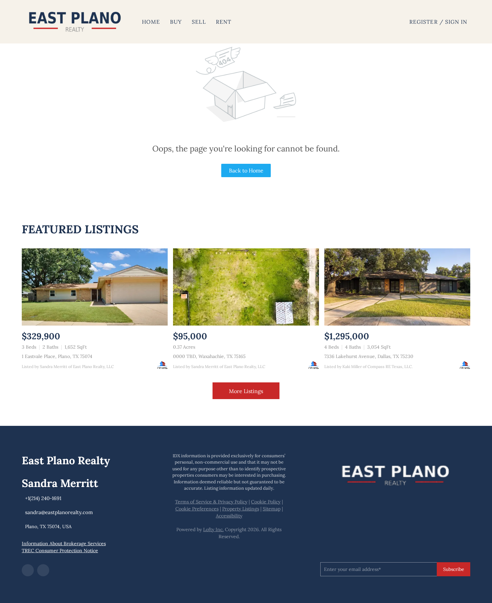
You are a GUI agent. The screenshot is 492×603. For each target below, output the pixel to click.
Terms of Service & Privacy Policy (211, 502)
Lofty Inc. (213, 529)
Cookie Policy (265, 502)
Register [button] (423, 21)
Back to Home (246, 170)
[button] (75, 22)
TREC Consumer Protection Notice (60, 551)
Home (151, 21)
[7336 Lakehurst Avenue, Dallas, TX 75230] (397, 287)
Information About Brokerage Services (64, 543)
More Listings (246, 391)
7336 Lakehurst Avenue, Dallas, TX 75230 (368, 356)
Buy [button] (176, 21)
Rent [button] (223, 21)
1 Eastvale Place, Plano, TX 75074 (57, 356)
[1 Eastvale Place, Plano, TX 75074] (95, 287)
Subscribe (453, 569)
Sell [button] (199, 21)
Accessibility (229, 516)
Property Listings (240, 509)
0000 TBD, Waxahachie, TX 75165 (209, 356)
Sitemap (271, 509)
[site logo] (395, 473)
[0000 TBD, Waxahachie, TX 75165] (246, 287)
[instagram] (43, 570)
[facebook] (28, 570)
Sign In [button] (456, 21)
